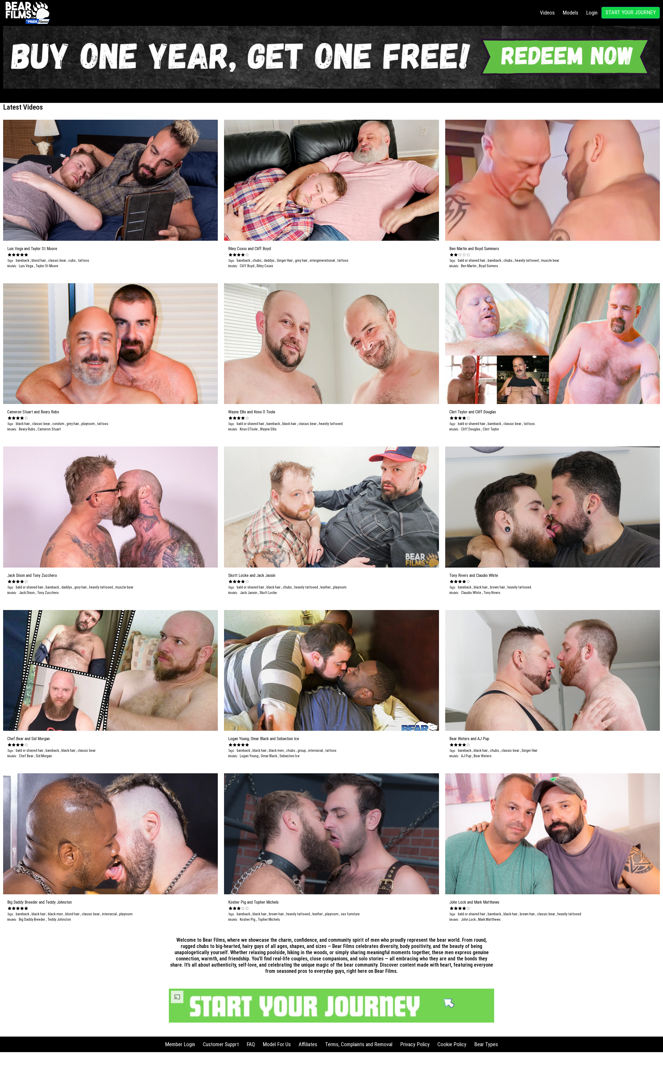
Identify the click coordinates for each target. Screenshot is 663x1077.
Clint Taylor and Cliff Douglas (472, 411)
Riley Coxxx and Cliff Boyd (249, 248)
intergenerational (323, 260)
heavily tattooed (527, 260)
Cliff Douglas (470, 429)
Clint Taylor (491, 429)
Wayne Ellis (268, 429)
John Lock (468, 919)
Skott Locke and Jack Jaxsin (251, 575)
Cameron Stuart (49, 429)
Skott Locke (268, 593)
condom (58, 424)
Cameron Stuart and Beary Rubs (33, 411)
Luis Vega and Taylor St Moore (32, 248)
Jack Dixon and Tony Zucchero (32, 575)
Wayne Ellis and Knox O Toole (251, 411)
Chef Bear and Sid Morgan (28, 738)
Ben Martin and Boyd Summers (474, 248)
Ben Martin (468, 266)
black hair (23, 424)
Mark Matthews (489, 919)
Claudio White (471, 593)
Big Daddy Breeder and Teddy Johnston (39, 902)
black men (277, 750)
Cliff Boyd (247, 266)
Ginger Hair (285, 260)
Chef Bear (26, 756)
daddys (269, 260)
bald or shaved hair (471, 260)
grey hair (301, 260)
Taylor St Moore (46, 266)
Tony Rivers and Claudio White (473, 575)
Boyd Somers (488, 266)
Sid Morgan (44, 756)
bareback (22, 260)
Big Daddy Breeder (32, 919)
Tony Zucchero (48, 593)
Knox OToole (248, 429)
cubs (72, 260)
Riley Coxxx (265, 266)
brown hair (498, 587)
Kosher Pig (247, 919)
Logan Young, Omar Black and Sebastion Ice (263, 738)
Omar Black (269, 756)
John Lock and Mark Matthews (474, 902)
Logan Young (249, 756)
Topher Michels (269, 919)
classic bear (57, 260)
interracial (316, 750)
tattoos (83, 260)
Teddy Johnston (59, 919)
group (302, 750)
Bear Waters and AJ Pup (469, 738)
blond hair (39, 260)
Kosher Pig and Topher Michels (253, 902)
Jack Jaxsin (248, 593)
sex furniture (350, 914)
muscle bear (550, 260)
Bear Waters (483, 756)
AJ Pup (466, 756)
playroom (88, 424)
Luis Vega (26, 266)
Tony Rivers (492, 593)
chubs (257, 260)
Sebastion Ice (289, 756)
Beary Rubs (27, 429)
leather (326, 587)
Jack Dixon (26, 593)
